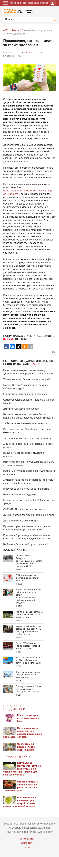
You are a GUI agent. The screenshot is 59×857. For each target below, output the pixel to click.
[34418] (9, 747)
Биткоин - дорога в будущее (19, 494)
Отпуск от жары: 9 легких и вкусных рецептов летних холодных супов (20, 786)
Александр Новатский (32, 53)
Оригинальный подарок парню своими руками (26, 747)
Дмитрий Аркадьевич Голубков (21, 409)
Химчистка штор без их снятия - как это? (26, 379)
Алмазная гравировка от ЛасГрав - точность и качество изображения (29, 481)
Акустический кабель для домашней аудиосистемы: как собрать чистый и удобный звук (29, 630)
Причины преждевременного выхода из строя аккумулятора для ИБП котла (26, 528)
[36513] (9, 800)
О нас (27, 847)
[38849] (9, 766)
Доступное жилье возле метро (20, 520)
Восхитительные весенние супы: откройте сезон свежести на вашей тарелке (19, 802)
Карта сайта (27, 843)
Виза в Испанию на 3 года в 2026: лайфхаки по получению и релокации (29, 660)
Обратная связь (28, 839)
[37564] (9, 784)
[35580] (9, 718)
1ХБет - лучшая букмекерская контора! (25, 423)
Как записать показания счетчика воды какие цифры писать (28, 675)
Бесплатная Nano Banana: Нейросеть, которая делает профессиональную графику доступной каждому (28, 596)
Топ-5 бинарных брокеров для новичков (27, 438)
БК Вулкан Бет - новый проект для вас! (25, 544)
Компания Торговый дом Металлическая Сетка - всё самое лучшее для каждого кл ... (28, 537)
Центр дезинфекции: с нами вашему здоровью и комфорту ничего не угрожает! (28, 372)
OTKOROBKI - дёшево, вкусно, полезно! (25, 509)
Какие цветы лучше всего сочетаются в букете (28, 718)
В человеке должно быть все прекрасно (26, 489)
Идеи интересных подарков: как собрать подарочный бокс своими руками (22, 733)
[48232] (9, 731)
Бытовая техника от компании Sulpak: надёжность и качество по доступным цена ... (29, 416)
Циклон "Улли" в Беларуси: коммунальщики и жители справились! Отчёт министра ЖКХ (29, 561)
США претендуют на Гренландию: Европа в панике (27, 578)
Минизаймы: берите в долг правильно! (25, 394)
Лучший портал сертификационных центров (29, 515)
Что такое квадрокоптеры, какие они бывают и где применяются (29, 615)
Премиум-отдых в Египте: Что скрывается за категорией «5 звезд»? (29, 689)
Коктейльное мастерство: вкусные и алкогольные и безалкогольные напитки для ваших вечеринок (22, 768)
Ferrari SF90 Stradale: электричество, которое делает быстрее (28, 646)
